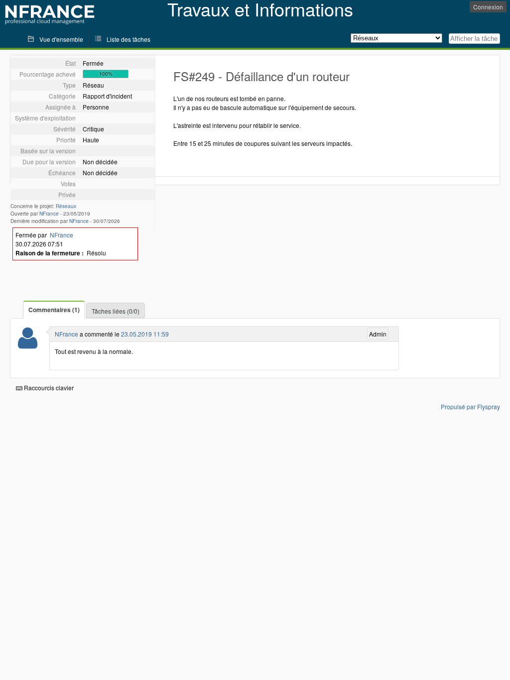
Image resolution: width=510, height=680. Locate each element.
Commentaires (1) (54, 309)
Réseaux (66, 206)
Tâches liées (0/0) (115, 311)
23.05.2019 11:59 (145, 334)
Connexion (488, 6)
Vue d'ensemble (61, 39)
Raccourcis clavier (48, 387)
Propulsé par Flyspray (470, 406)
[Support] (27, 344)
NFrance (49, 213)
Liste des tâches (128, 39)
